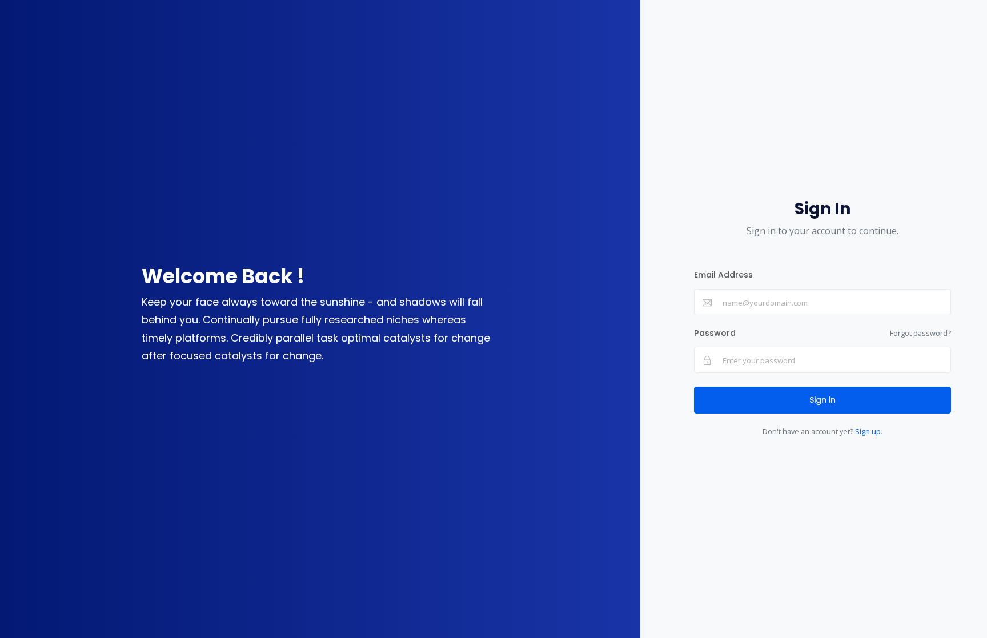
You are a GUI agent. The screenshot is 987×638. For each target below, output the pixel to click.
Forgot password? (920, 333)
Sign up (868, 431)
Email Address (723, 274)
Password (715, 333)
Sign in (822, 400)
